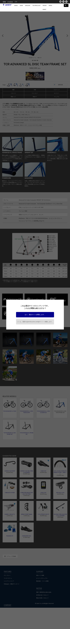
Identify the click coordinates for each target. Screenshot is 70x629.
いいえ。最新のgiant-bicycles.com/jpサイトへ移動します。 (35, 321)
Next (67, 35)
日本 (16, 1)
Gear (21, 5)
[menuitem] (4, 1)
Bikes (16, 5)
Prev (2, 35)
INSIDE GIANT (45, 7)
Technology (36, 5)
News (50, 5)
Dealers (27, 5)
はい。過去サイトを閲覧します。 (35, 314)
